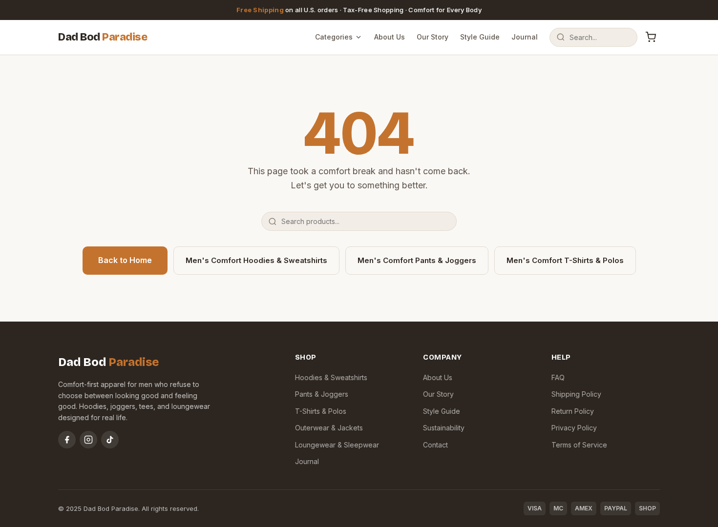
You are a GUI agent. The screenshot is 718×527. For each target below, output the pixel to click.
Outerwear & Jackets (329, 428)
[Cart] (650, 37)
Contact (435, 445)
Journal (524, 37)
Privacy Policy (574, 428)
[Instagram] (88, 439)
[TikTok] (110, 439)
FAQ (558, 377)
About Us (389, 37)
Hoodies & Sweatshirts (331, 377)
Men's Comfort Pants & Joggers (417, 260)
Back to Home (125, 260)
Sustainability (444, 428)
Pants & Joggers (321, 394)
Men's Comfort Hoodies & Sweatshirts (256, 260)
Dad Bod (102, 37)
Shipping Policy (576, 394)
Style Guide (480, 37)
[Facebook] (67, 439)
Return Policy (572, 411)
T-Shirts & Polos (320, 411)
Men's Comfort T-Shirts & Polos (565, 260)
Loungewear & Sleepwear (337, 445)
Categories (334, 37)
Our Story (432, 37)
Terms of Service (579, 445)
